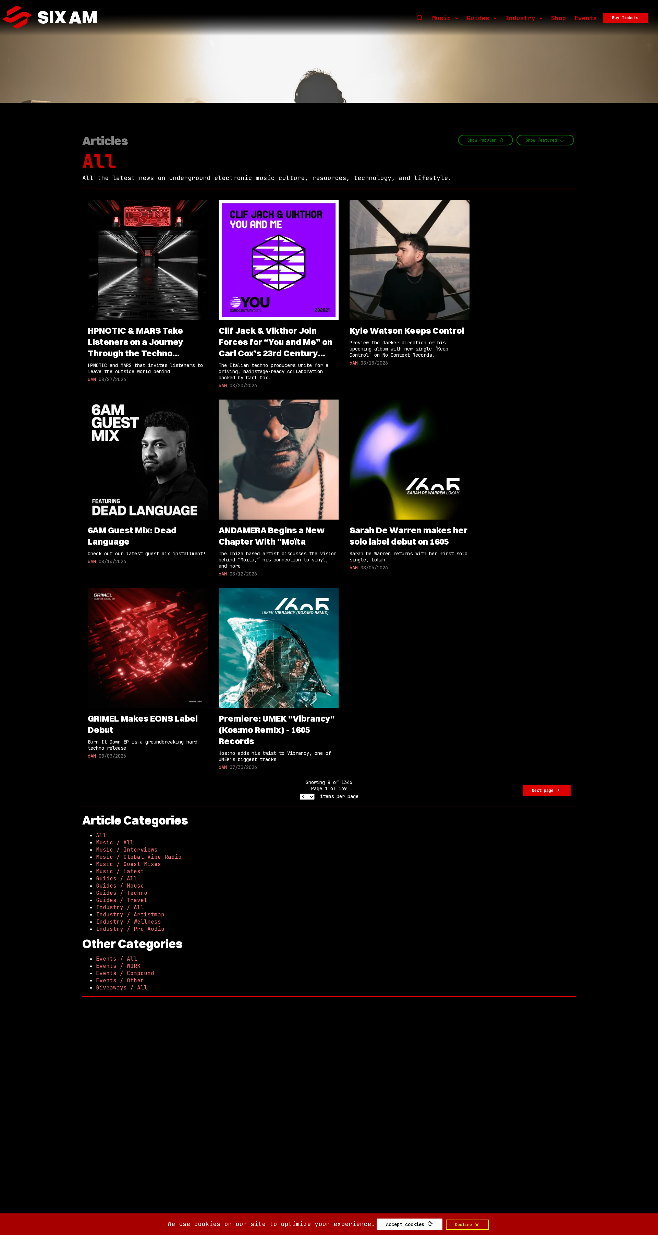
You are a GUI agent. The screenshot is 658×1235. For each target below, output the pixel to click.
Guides (478, 18)
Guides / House (120, 885)
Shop (558, 18)
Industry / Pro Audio (130, 929)
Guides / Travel (121, 900)
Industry (520, 18)
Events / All (116, 958)
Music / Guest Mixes (128, 864)
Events (585, 18)
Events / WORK (118, 966)
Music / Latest (120, 871)
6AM (92, 379)
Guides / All (116, 878)
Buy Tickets (625, 18)
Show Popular (483, 140)
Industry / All (120, 907)
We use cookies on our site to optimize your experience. (271, 1224)
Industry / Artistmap (130, 914)
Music (441, 18)
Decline (464, 1224)
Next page (544, 790)
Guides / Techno (121, 892)
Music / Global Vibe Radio (139, 856)
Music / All (115, 842)
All (99, 161)
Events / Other (120, 980)
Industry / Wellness (128, 921)
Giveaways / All (121, 987)
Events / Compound (125, 973)
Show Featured (542, 140)
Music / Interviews (127, 849)
